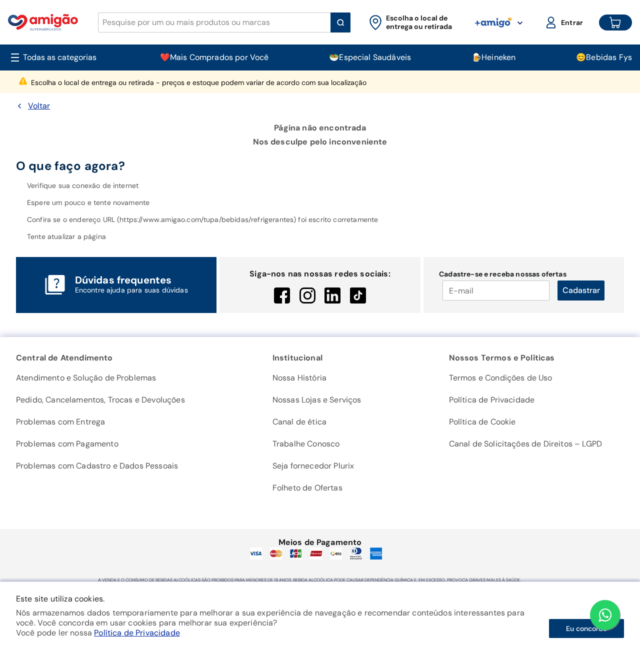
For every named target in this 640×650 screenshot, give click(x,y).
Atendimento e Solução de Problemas (86, 377)
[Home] (43, 22)
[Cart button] (615, 22)
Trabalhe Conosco (306, 443)
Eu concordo (586, 628)
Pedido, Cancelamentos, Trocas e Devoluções (100, 399)
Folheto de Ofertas (307, 487)
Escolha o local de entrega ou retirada (198, 82)
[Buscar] (340, 22)
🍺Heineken (494, 57)
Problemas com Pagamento (67, 443)
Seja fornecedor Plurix (313, 465)
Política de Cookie (482, 421)
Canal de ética (299, 421)
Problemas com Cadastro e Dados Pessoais (97, 465)
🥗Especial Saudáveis (370, 57)
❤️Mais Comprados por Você (214, 57)
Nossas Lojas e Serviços (317, 399)
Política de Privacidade (137, 633)
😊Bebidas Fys (604, 57)
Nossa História (299, 377)
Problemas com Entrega (60, 421)
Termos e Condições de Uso (500, 377)
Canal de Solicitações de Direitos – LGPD (525, 443)
